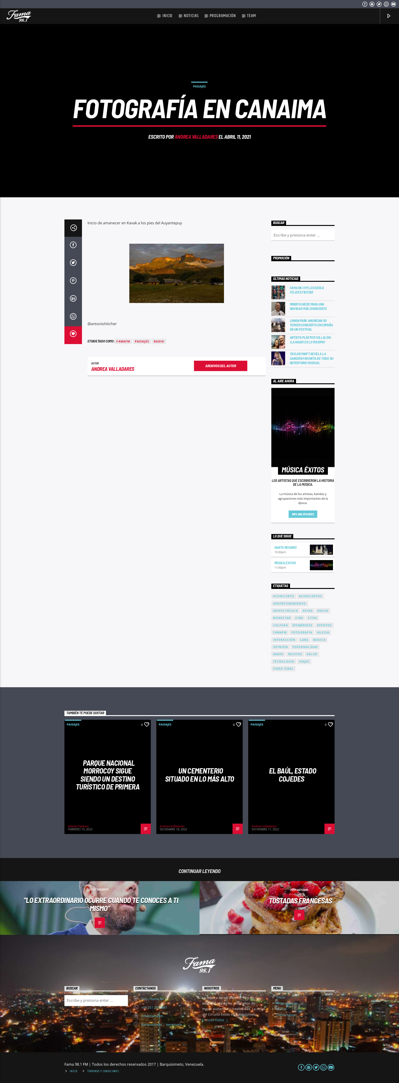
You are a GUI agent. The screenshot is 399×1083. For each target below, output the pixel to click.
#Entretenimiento (289, 604)
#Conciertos (310, 596)
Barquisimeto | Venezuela (161, 1024)
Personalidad (305, 647)
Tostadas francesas (300, 900)
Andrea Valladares (196, 136)
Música (319, 640)
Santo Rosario (285, 547)
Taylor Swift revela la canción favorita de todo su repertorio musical (311, 358)
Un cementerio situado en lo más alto (199, 774)
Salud (312, 654)
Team (251, 15)
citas (312, 618)
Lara (304, 640)
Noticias (191, 15)
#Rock (322, 611)
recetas (295, 654)
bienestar (282, 618)
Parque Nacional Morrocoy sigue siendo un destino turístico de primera (107, 774)
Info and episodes (303, 514)
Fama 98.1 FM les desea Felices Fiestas (307, 289)
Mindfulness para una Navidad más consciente (308, 306)
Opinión (280, 647)
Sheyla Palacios (78, 826)
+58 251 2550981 (154, 1007)
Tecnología (283, 661)
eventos (324, 625)
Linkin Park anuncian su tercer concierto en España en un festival (311, 324)
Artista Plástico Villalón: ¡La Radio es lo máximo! (311, 339)
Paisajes (199, 86)
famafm (123, 341)
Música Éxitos (285, 563)
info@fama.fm (152, 1016)
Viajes (304, 661)
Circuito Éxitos (213, 1020)
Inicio (168, 15)
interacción (284, 640)
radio (159, 341)
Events (281, 1009)
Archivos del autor (220, 365)
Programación (223, 15)
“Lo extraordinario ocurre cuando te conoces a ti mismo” (101, 904)
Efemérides (302, 625)
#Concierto (283, 596)
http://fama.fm (152, 999)
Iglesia (323, 632)
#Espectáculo (285, 611)
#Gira (308, 611)
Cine (299, 618)
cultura (280, 625)
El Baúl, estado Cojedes (292, 774)
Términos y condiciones (103, 1071)
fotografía (301, 632)
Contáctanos (286, 1015)
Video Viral (283, 669)
